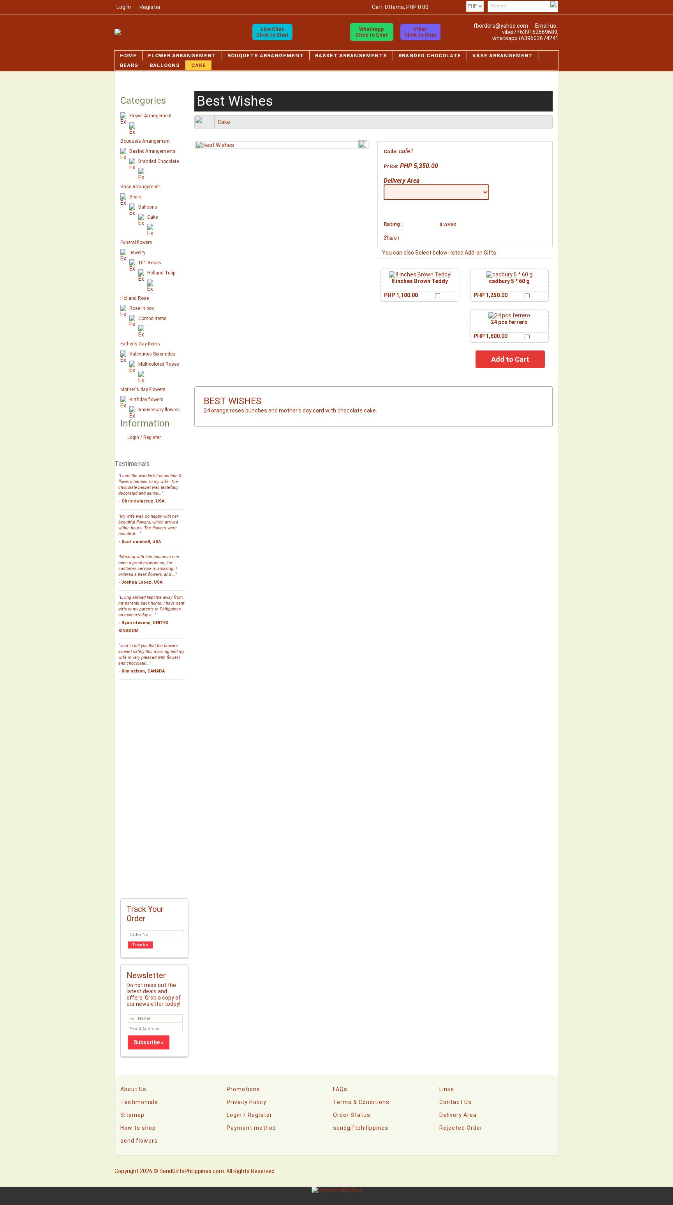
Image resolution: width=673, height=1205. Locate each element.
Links (446, 1089)
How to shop (138, 1128)
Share (390, 238)
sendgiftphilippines (360, 1128)
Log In (123, 7)
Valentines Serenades (152, 354)
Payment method (251, 1128)
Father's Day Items (140, 344)
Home (128, 55)
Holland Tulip (161, 273)
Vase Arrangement (502, 55)
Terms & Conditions (361, 1102)
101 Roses (149, 262)
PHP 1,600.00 (490, 336)
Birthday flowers (146, 399)
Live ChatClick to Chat (272, 32)
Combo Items (152, 318)
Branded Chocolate (429, 55)
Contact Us (455, 1102)
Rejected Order (461, 1128)
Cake (198, 65)
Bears (129, 65)
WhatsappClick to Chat (372, 32)
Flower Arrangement (182, 55)
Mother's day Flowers (143, 389)
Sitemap (132, 1115)
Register (150, 7)
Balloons (165, 65)
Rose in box (141, 308)
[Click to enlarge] (420, 274)
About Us (133, 1089)
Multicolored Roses (158, 364)
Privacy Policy (246, 1102)
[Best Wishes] (215, 145)
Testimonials (139, 1102)
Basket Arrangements (351, 55)
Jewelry (137, 252)
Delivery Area (401, 180)
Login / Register (144, 437)
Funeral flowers (136, 242)
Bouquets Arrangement (265, 55)
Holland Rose (134, 298)
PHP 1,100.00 (401, 295)
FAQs (340, 1089)
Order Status (351, 1115)
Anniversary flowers (159, 409)
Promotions (243, 1089)
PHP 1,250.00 (490, 295)
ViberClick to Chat (420, 32)
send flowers (139, 1141)
